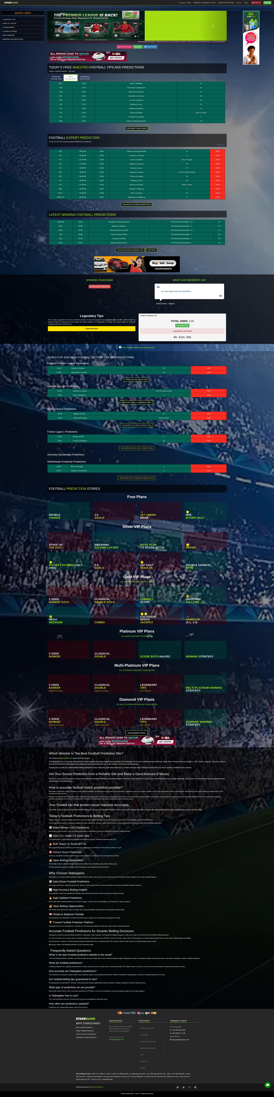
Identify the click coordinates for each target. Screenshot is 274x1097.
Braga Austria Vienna (119, 243)
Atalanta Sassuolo (136, 108)
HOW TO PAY (151, 47)
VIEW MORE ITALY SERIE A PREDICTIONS (136, 425)
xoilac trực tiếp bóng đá (120, 1074)
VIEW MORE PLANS (136, 733)
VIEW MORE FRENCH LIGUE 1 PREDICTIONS (137, 448)
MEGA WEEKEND (8, 35)
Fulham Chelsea (136, 176)
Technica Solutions (97, 1087)
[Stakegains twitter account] (183, 1087)
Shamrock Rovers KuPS (119, 230)
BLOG (239, 3)
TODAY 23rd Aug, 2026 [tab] (70, 78)
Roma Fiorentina (136, 185)
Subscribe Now (92, 328)
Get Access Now (182, 325)
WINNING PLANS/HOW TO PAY (205, 3)
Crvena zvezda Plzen (119, 234)
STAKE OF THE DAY (9, 23)
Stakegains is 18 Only (148, 1041)
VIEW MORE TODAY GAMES (137, 128)
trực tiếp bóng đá (178, 1074)
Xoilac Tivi (95, 1074)
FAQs (246, 3)
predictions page (87, 944)
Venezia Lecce (136, 104)
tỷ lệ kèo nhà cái (150, 1076)
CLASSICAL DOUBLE (9, 31)
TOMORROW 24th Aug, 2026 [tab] (85, 78)
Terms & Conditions (147, 1028)
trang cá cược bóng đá (94, 1076)
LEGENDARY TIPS (8, 19)
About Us (143, 1061)
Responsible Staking (147, 1048)
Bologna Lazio (136, 180)
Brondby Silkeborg (136, 189)
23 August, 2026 (185, 3)
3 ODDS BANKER (8, 27)
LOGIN (268, 2)
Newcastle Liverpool (136, 96)
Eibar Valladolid (136, 83)
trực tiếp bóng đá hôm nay (156, 1074)
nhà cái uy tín (80, 1076)
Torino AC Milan (136, 112)
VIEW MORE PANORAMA (100, 286)
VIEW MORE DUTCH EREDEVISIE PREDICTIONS (136, 478)
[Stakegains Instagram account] (189, 1087)
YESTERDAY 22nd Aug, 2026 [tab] (56, 78)
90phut (102, 1074)
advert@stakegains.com (116, 1039)
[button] (60, 26)
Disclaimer (144, 1035)
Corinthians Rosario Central (119, 222)
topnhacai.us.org (172, 1076)
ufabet (142, 1068)
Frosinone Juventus (136, 117)
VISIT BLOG (151, 250)
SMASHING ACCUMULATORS (12, 39)
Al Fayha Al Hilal (119, 238)
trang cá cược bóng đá (111, 1076)
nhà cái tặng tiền (137, 1076)
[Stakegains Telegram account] (195, 1087)
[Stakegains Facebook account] (178, 1087)
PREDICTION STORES (226, 3)
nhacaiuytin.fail (107, 1079)
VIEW (217, 151)
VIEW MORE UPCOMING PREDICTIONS (136, 204)
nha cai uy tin (125, 1076)
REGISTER (256, 2)
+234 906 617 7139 (178, 1033)
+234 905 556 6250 (178, 1030)
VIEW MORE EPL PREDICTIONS (136, 380)
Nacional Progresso (136, 92)
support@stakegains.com (180, 1039)
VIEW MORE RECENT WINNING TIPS (130, 250)
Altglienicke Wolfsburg (136, 197)
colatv (108, 1074)
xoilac (169, 1074)
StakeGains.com (66, 758)
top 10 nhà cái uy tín (83, 1079)
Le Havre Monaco (136, 100)
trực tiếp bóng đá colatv (138, 1074)
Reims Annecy (136, 193)
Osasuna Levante (137, 172)
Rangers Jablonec (119, 226)
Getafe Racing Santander (136, 121)
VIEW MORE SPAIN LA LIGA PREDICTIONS (136, 402)
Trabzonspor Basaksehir (136, 87)
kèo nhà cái (161, 1076)
